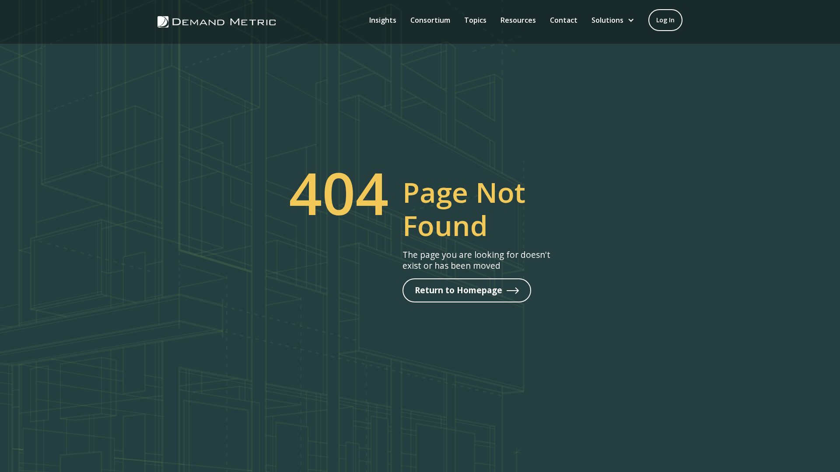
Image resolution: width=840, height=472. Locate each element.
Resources (518, 20)
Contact (564, 20)
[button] (613, 20)
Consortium (430, 20)
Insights (382, 20)
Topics (475, 20)
